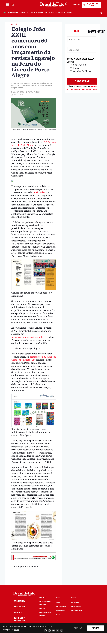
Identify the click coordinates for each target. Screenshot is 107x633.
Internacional (44, 601)
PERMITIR (95, 628)
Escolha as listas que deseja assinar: (80, 60)
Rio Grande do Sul (76, 610)
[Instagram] (12, 5)
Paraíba (58, 615)
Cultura (34, 12)
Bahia (58, 598)
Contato (18, 612)
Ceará (58, 602)
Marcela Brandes (20, 95)
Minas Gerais (60, 610)
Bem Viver (43, 608)
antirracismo (40, 192)
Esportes (47, 12)
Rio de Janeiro (76, 606)
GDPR (16, 630)
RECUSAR (78, 628)
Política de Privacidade (19, 619)
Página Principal (12, 12)
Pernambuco (75, 602)
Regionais (22, 12)
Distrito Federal (61, 606)
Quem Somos (68, 12)
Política (60, 12)
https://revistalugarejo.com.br (27, 336)
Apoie (4, 12)
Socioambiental (45, 612)
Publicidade (19, 607)
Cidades (54, 12)
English (76, 5)
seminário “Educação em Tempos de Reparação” (33, 358)
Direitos (42, 605)
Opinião (40, 12)
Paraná (73, 598)
